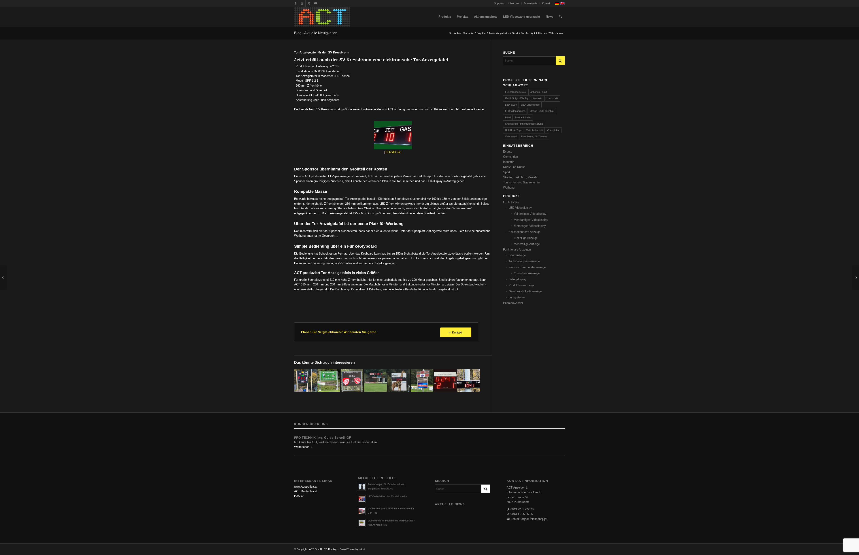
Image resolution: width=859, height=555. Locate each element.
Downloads (530, 3)
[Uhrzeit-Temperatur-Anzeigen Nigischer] (855, 277)
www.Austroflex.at (305, 486)
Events (507, 151)
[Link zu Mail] (315, 3)
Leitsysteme (517, 297)
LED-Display (511, 202)
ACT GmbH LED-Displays (323, 549)
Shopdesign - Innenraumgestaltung (524, 123)
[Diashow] (393, 152)
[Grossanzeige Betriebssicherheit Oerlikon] (3, 277)
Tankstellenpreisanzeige (524, 261)
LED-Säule (511, 104)
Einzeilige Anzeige (526, 238)
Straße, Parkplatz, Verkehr (520, 177)
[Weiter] (558, 440)
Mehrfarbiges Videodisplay (531, 219)
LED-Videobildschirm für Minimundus (388, 496)
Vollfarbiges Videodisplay (530, 213)
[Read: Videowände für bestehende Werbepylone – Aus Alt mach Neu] (362, 523)
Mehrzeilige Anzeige (527, 244)
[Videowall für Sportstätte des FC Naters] (352, 380)
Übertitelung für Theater (534, 136)
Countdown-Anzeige (527, 273)
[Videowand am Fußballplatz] (305, 380)
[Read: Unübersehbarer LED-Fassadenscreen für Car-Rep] (362, 511)
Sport (506, 172)
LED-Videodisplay (520, 207)
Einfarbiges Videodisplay (530, 226)
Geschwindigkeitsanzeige (525, 291)
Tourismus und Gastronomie (521, 182)
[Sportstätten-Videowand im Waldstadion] (328, 380)
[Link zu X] (309, 3)
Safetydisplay (517, 279)
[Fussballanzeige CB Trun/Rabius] (398, 380)
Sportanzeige (517, 255)
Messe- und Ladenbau (542, 111)
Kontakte (537, 98)
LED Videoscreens (515, 111)
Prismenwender (513, 303)
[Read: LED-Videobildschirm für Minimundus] (362, 499)
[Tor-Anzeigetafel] (393, 135)
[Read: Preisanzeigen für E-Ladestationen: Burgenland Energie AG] (362, 487)
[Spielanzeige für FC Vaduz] (468, 380)
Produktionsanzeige (521, 285)
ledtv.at (299, 496)
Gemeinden (510, 156)
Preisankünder (523, 117)
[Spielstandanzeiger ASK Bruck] (445, 380)
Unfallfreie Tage (513, 130)
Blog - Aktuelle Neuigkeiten (315, 33)
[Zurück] (301, 440)
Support (499, 3)
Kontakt (546, 3)
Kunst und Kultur (514, 167)
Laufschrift (552, 98)
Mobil (508, 117)
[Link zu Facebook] (295, 3)
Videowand (511, 136)
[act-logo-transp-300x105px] (322, 17)
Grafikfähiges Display (516, 98)
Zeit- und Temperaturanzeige (527, 267)
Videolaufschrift (534, 130)
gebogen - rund (538, 92)
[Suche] (560, 17)
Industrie (508, 162)
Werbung (509, 187)
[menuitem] (499, 3)
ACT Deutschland (305, 491)
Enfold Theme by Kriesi (352, 549)
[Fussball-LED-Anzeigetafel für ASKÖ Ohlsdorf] (375, 380)
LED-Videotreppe (530, 104)
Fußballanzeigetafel (515, 92)
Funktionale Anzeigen (517, 249)
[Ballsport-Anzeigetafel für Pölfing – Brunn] (422, 380)
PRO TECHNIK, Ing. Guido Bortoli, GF (322, 437)
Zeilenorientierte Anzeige (524, 232)
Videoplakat (553, 130)
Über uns (513, 3)
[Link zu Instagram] (302, 3)
